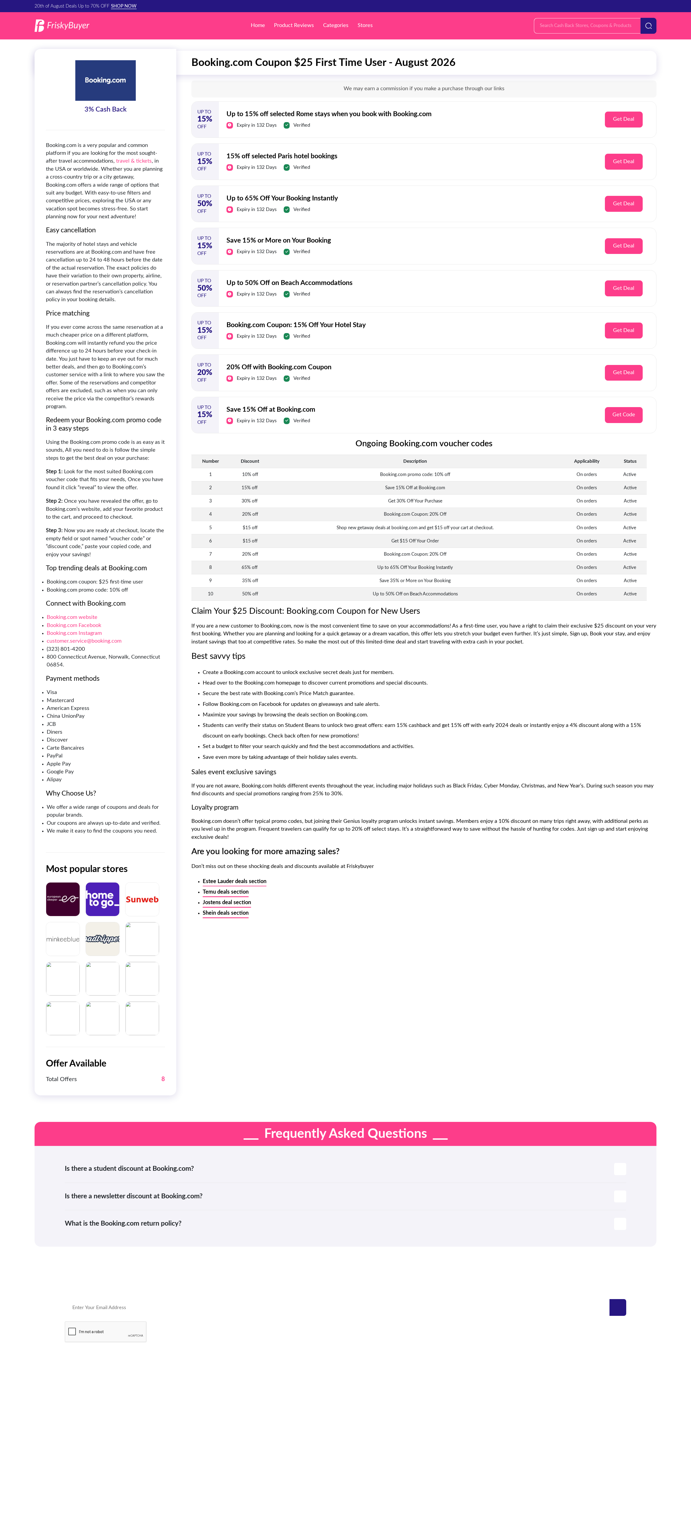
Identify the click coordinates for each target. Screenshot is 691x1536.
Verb (187, 1383)
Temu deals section (226, 892)
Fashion (582, 1406)
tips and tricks (589, 1439)
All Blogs (583, 1450)
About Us (431, 1492)
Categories (335, 25)
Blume (189, 1417)
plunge (73, 1417)
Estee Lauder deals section (234, 881)
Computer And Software (384, 1439)
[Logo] (62, 25)
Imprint (403, 1492)
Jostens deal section (227, 902)
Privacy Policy (291, 1492)
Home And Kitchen (378, 1383)
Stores (365, 25)
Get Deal (623, 119)
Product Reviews (294, 25)
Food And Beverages (380, 1428)
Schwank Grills (81, 1394)
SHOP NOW (124, 6)
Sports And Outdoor (379, 1417)
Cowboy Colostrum (86, 1383)
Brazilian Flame (198, 1406)
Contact (258, 1492)
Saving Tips (586, 1428)
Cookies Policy (370, 1492)
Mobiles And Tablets (379, 1406)
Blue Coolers (79, 1406)
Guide (580, 1417)
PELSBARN (194, 1394)
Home (258, 25)
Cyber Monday (590, 1394)
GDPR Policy (331, 1492)
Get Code (623, 414)
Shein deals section (226, 913)
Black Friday (587, 1383)
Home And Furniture (380, 1394)
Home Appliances (376, 1450)
